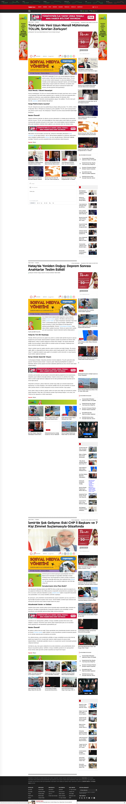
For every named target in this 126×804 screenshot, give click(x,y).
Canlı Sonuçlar (51, 791)
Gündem (37, 22)
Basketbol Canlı (72, 795)
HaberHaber (84, 778)
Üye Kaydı (30, 791)
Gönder (32, 203)
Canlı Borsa (51, 789)
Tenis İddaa (71, 793)
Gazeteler (61, 789)
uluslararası (35, 100)
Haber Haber (31, 22)
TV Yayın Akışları (62, 797)
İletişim (29, 797)
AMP (70, 797)
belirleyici (47, 137)
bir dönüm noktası (50, 318)
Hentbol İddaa (41, 793)
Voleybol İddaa (41, 797)
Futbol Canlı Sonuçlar (53, 795)
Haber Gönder (62, 793)
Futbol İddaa (40, 789)
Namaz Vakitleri (62, 795)
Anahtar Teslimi (50, 320)
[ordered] (45, 203)
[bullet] (47, 203)
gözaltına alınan (56, 592)
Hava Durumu (62, 791)
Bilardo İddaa (41, 795)
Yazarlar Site (71, 791)
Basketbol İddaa (41, 791)
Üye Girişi (30, 789)
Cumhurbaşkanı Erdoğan (65, 326)
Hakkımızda (30, 795)
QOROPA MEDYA (86, 781)
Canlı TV (50, 793)
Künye (29, 793)
